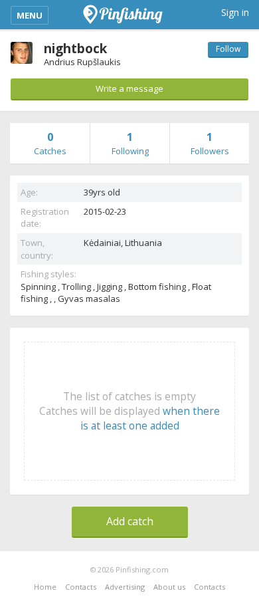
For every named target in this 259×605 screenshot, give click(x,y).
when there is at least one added (150, 418)
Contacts (80, 587)
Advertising (125, 587)
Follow (228, 49)
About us (169, 587)
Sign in (235, 12)
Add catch (129, 521)
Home (45, 587)
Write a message (129, 88)
